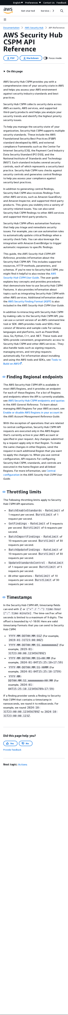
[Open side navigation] (5, 19)
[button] (13, 71)
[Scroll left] (19, 10)
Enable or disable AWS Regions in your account (31, 412)
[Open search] (62, 10)
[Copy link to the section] (4, 376)
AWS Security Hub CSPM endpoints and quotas (36, 400)
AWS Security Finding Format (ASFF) (29, 301)
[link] (57, 27)
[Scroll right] (53, 10)
